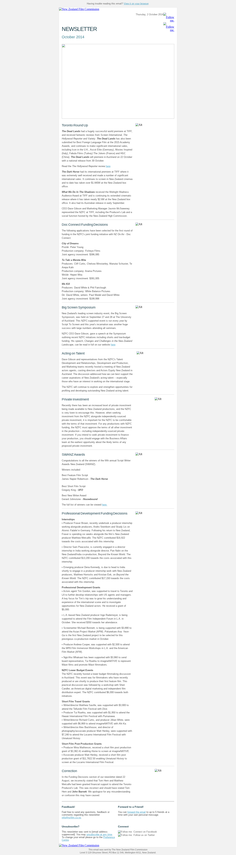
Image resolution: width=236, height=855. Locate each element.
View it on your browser (136, 3)
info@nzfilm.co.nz (71, 817)
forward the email (136, 812)
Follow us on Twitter (144, 835)
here (108, 166)
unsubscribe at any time (99, 834)
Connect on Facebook (145, 831)
